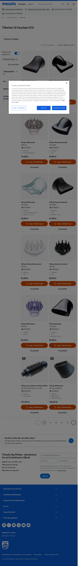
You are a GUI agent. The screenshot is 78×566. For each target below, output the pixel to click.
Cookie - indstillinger (18, 108)
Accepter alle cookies (58, 108)
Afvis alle (43, 108)
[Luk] (66, 83)
